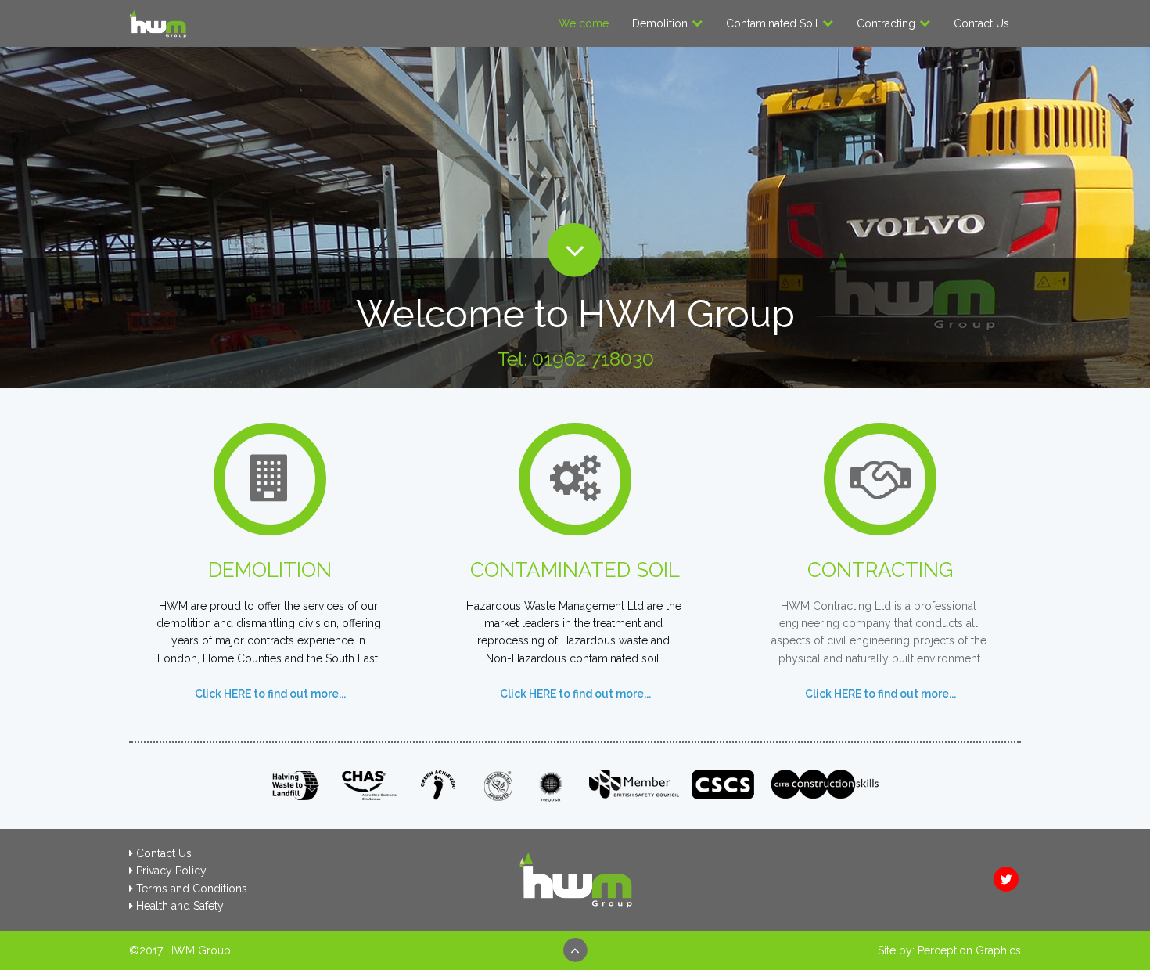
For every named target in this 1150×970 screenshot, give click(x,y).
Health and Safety (180, 906)
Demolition (660, 23)
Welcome (584, 23)
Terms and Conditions (191, 888)
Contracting (886, 23)
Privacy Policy (171, 870)
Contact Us (981, 23)
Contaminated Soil (772, 23)
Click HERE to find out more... (575, 693)
